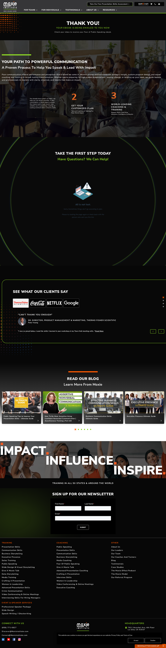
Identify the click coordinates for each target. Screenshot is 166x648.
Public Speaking (9, 564)
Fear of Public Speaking (68, 564)
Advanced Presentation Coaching (72, 571)
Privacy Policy (115, 635)
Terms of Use (128, 635)
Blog (113, 560)
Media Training (9, 577)
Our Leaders (117, 550)
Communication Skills (12, 550)
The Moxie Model (119, 574)
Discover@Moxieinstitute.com (15, 631)
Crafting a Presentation (13, 581)
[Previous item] (153, 331)
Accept (136, 640)
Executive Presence (11, 557)
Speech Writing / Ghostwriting (16, 614)
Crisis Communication (12, 591)
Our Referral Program (121, 577)
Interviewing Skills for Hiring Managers (21, 598)
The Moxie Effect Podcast (123, 571)
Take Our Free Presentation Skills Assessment (109, 4)
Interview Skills (64, 577)
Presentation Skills (11, 547)
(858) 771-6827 (9, 628)
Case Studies (117, 567)
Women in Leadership (12, 584)
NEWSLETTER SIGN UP (148, 646)
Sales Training (9, 560)
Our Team (115, 554)
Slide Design (8, 610)
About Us (115, 547)
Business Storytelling (12, 554)
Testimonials (117, 564)
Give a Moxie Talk (10, 571)
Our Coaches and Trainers (123, 557)
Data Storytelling (10, 574)
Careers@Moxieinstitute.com (15, 635)
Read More (99, 331)
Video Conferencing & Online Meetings (20, 594)
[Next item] (161, 331)
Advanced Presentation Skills (16, 588)
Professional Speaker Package (16, 607)
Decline (152, 640)
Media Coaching (64, 560)
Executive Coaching (66, 588)
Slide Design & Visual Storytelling (18, 567)
